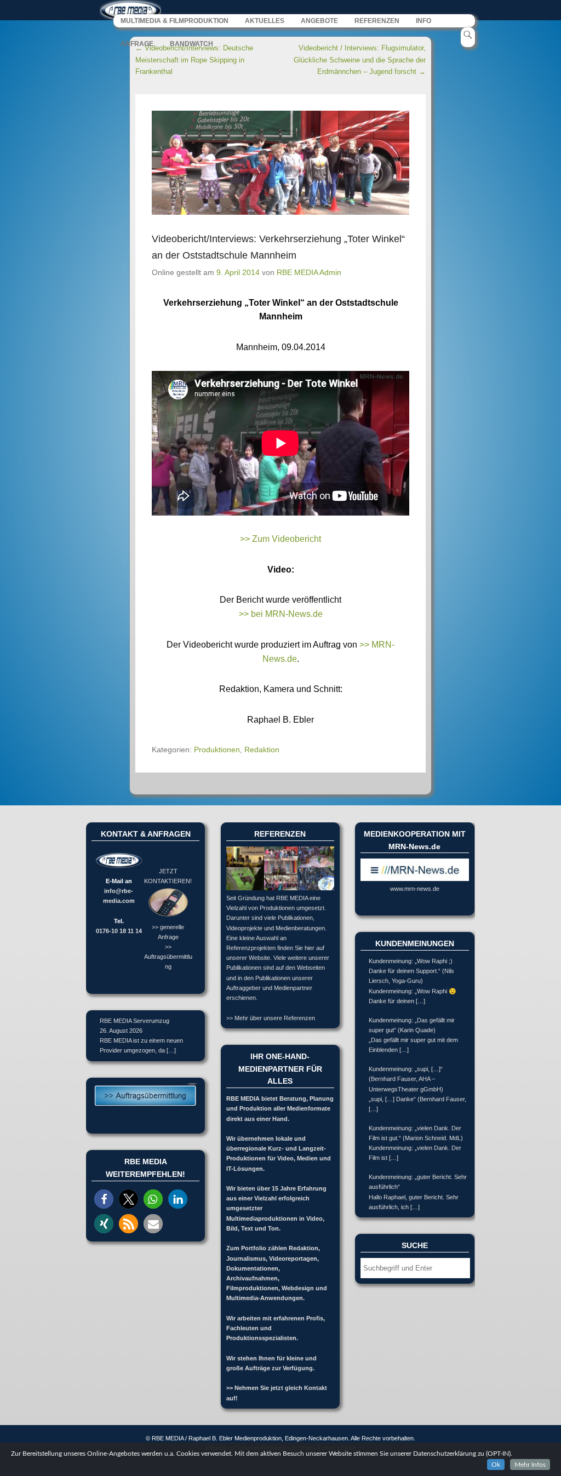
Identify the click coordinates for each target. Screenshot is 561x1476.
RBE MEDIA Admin (309, 272)
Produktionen (217, 749)
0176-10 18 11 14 (119, 931)
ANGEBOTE (319, 21)
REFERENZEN (376, 21)
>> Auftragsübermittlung (168, 956)
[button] (103, 1199)
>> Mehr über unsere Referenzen (270, 1018)
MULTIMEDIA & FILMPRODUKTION (174, 21)
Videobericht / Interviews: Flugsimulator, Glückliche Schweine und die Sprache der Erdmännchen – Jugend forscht (360, 60)
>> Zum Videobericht (280, 539)
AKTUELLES (264, 21)
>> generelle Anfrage (168, 932)
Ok (495, 1464)
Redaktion (261, 749)
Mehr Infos (530, 1464)
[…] (171, 1050)
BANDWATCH (191, 44)
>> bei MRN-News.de (281, 614)
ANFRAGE (137, 44)
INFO (423, 21)
